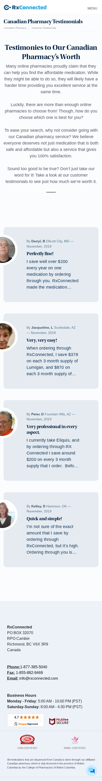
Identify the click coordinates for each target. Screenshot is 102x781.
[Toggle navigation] (91, 7)
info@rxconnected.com (38, 678)
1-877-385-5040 (33, 667)
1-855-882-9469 (29, 673)
